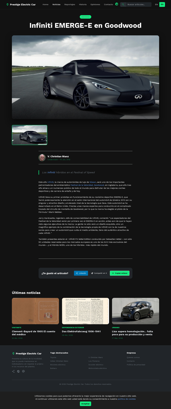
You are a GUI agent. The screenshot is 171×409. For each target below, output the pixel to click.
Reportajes (69, 4)
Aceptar (85, 403)
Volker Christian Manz (59, 361)
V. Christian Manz (96, 357)
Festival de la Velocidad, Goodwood (87, 185)
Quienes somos (133, 357)
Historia (83, 4)
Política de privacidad (136, 365)
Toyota (53, 357)
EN (156, 4)
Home (45, 4)
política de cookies (127, 399)
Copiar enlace (119, 273)
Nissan (93, 182)
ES (162, 4)
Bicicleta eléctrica (57, 365)
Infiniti (51, 172)
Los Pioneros (94, 361)
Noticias (56, 4)
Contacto (108, 4)
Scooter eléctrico (96, 365)
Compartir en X (99, 273)
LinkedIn (81, 273)
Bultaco (53, 368)
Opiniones (95, 4)
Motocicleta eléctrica (98, 368)
